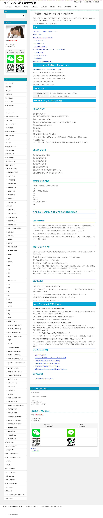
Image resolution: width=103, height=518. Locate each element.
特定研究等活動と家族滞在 (14, 416)
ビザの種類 (9, 206)
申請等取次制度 (10, 154)
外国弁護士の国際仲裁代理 (14, 375)
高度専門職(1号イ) (12, 213)
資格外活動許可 (12, 187)
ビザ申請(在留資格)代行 (12, 116)
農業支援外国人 (12, 435)
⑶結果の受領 (38, 58)
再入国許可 (11, 198)
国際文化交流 (11, 390)
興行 (9, 295)
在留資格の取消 (12, 202)
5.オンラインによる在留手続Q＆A (42, 61)
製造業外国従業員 (12, 427)
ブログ (76, 6)
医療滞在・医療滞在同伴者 (14, 398)
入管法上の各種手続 (11, 168)
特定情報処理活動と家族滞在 (15, 420)
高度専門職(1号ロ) (12, 217)
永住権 (59, 6)
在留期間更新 (11, 176)
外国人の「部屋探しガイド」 (13, 457)
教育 (9, 291)
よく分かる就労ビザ (11, 446)
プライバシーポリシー (12, 472)
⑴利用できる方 (38, 40)
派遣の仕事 (9, 491)
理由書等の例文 (10, 135)
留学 (9, 310)
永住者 (9, 254)
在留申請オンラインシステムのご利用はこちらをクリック (51, 369)
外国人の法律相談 (10, 479)
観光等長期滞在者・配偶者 (14, 424)
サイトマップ (9, 113)
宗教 (9, 273)
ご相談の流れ (9, 98)
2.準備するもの (37, 34)
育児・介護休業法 (10, 468)
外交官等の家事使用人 (13, 347)
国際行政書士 (9, 157)
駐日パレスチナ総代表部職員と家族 (16, 363)
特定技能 (10, 261)
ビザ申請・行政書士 (11, 161)
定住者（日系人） (12, 321)
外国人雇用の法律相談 (12, 483)
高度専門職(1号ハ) (12, 221)
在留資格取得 (11, 194)
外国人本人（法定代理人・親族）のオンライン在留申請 (50, 358)
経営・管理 (11, 235)
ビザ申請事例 (68, 6)
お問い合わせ (34, 6)
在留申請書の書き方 (11, 131)
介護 (9, 299)
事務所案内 (17, 6)
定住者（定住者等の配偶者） (15, 325)
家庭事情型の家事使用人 (14, 351)
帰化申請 (8, 142)
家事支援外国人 (12, 431)
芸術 (9, 269)
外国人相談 (44, 6)
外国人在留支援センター (12, 453)
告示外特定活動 (12, 438)
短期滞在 (52, 6)
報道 (9, 276)
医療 (9, 284)
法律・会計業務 (12, 280)
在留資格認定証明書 (13, 172)
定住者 (9, 317)
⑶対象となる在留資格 (40, 46)
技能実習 (10, 302)
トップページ (8, 6)
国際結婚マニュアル (11, 146)
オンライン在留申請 (40, 355)
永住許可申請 (11, 191)
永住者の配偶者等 (12, 250)
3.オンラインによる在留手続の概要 (43, 37)
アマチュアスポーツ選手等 (14, 371)
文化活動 (10, 306)
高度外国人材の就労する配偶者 (16, 405)
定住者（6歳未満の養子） (14, 332)
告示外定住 (11, 340)
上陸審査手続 (9, 442)
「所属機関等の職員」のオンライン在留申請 (47, 363)
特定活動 (10, 343)
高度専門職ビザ (12, 209)
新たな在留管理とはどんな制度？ (44, 379)
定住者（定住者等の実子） (14, 328)
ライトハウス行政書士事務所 (20, 2)
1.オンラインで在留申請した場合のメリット (45, 31)
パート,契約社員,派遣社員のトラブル (15, 494)
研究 (9, 287)
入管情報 (8, 464)
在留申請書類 (9, 487)
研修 (9, 314)
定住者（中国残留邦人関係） (15, 336)
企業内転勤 (11, 232)
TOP (13, 506)
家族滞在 (10, 243)
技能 (9, 258)
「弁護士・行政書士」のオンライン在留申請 (47, 360)
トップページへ (35, 450)
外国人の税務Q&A (10, 476)
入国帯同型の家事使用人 (14, 355)
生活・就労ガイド (10, 165)
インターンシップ (12, 379)
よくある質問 (9, 101)
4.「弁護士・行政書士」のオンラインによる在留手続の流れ (49, 49)
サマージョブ (11, 386)
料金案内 (26, 6)
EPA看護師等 (11, 394)
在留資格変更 (11, 180)
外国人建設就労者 (12, 401)
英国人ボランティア (13, 383)
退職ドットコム (10, 498)
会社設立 (8, 461)
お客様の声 (9, 94)
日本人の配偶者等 (12, 247)
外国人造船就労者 (12, 412)
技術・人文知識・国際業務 (14, 228)
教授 (9, 265)
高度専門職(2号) (12, 224)
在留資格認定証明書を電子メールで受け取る (47, 366)
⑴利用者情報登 (38, 52)
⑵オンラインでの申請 (40, 55)
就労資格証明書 (12, 183)
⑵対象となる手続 (39, 43)
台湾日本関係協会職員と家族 (15, 358)
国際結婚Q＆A (10, 150)
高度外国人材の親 (12, 409)
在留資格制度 (9, 450)
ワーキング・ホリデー (13, 368)
